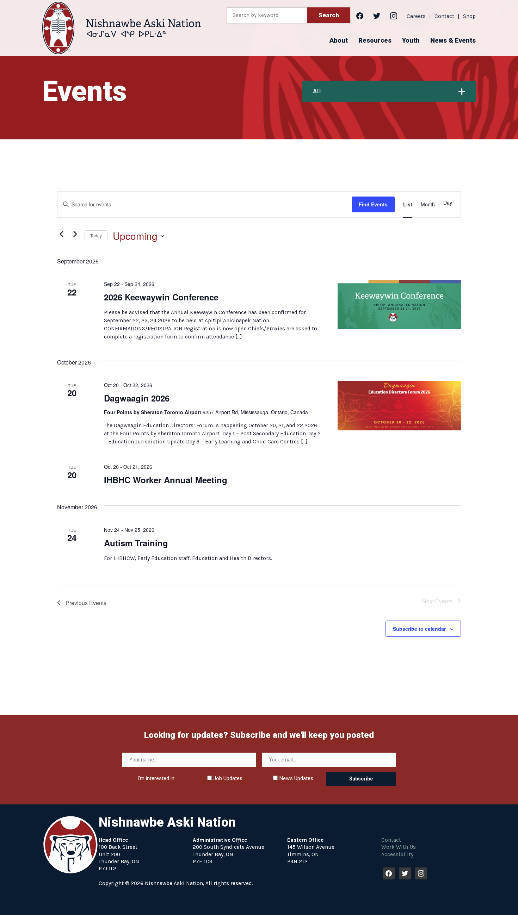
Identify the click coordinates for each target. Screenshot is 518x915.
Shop (469, 16)
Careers (416, 16)
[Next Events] (75, 234)
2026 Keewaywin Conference (161, 297)
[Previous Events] (61, 234)
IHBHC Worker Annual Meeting (165, 480)
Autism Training (136, 543)
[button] (338, 40)
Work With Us (398, 847)
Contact (444, 16)
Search (329, 15)
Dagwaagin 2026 (136, 398)
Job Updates (227, 778)
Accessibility (397, 854)
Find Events (373, 204)
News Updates (295, 778)
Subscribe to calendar (419, 628)
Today (96, 235)
